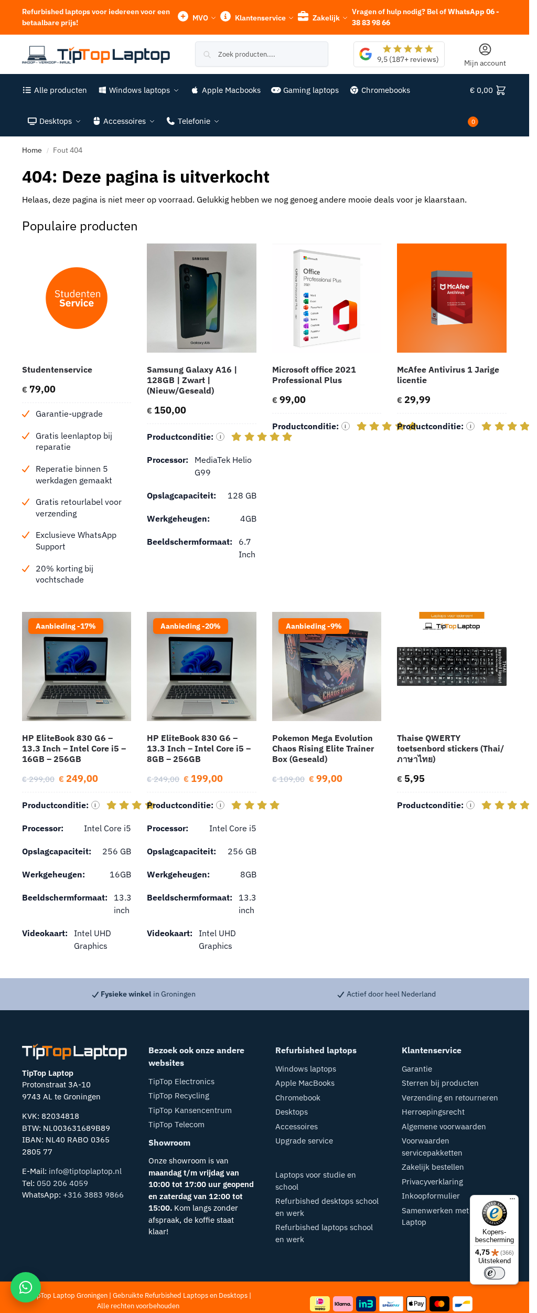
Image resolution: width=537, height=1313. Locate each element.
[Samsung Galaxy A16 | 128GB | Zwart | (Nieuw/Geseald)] (201, 298)
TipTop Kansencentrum (190, 1110)
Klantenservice (259, 18)
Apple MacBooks (305, 1083)
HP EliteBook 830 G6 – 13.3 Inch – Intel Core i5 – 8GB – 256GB (199, 748)
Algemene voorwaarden (444, 1126)
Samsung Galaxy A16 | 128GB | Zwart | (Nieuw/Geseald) (192, 380)
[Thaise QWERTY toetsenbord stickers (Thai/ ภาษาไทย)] (452, 667)
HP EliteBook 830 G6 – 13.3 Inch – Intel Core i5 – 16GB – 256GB (74, 748)
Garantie (417, 1069)
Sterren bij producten (440, 1083)
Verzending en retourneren (450, 1098)
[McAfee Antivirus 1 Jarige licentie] (452, 298)
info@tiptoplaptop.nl (85, 1171)
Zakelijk (325, 18)
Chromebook (297, 1098)
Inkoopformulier (431, 1196)
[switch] (494, 1273)
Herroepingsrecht (433, 1112)
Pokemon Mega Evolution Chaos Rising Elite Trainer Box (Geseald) (323, 748)
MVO (199, 18)
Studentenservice (57, 369)
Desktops (291, 1112)
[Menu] (512, 1201)
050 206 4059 (62, 1183)
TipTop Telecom (176, 1124)
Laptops (195, 1295)
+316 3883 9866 (93, 1195)
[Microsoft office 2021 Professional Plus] (327, 298)
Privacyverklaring (432, 1182)
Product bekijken (76, 601)
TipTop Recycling (178, 1095)
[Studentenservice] (77, 298)
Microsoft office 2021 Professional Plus (314, 374)
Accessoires (296, 1126)
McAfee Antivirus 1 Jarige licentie (448, 374)
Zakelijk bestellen (433, 1167)
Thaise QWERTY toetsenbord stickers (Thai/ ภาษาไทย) (450, 748)
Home (32, 150)
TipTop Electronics (181, 1081)
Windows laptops (305, 1069)
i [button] (220, 436)
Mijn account (485, 63)
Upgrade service (304, 1141)
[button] (488, 105)
